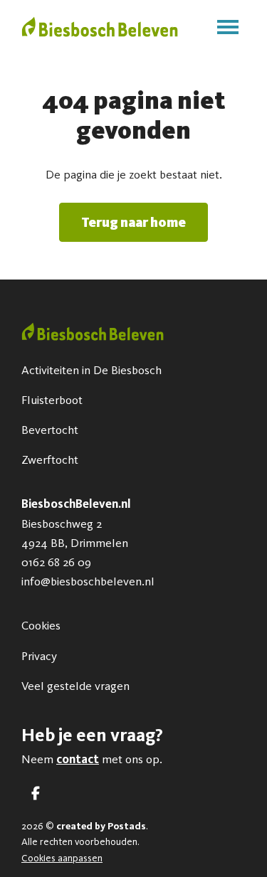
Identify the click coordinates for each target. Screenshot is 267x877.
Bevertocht (49, 429)
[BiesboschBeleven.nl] (99, 26)
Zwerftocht (49, 459)
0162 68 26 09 (56, 562)
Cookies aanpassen (62, 858)
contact (77, 759)
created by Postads (101, 826)
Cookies (41, 625)
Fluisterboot (52, 400)
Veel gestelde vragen (75, 686)
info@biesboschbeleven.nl (88, 581)
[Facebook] (35, 794)
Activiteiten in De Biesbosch (91, 370)
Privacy (39, 656)
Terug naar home (133, 222)
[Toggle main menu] (228, 27)
